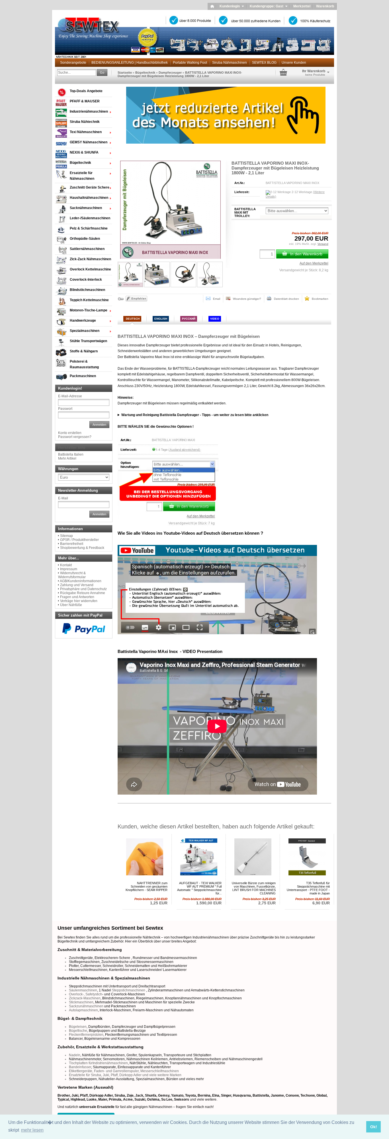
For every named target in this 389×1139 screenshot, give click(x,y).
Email (215, 298)
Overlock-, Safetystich (85, 994)
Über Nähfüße (71, 605)
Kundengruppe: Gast (269, 6)
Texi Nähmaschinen (86, 132)
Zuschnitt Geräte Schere (89, 187)
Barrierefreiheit (71, 544)
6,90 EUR (312, 901)
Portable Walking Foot (190, 63)
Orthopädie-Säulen (85, 239)
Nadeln (74, 1055)
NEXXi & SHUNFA (84, 152)
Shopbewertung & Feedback (82, 548)
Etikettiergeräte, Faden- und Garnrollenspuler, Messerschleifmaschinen (124, 1071)
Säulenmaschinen (83, 990)
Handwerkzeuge (83, 321)
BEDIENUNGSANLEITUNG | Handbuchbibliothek (129, 63)
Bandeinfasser (80, 1067)
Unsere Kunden (294, 63)
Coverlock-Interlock (86, 280)
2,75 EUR (259, 901)
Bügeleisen (78, 1027)
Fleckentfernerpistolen (86, 1035)
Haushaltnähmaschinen (89, 198)
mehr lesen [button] (32, 1130)
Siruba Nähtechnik (85, 122)
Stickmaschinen (81, 1002)
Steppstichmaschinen (128, 990)
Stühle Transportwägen (88, 341)
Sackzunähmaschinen (86, 1006)
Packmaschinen (83, 376)
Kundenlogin (232, 6)
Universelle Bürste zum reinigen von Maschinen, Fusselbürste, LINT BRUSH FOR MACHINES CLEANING (254, 888)
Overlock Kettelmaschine (90, 269)
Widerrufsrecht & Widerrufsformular (72, 575)
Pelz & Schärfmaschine (89, 228)
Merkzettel (301, 6)
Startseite (125, 72)
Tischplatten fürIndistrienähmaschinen (98, 1063)
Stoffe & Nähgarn (84, 351)
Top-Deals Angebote (86, 91)
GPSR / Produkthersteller (79, 540)
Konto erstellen (69, 433)
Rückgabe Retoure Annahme (82, 593)
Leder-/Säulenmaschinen (90, 218)
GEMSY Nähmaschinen (88, 142)
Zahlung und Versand (76, 585)
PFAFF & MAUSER (85, 101)
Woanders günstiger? (245, 298)
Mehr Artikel (67, 458)
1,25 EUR (150, 901)
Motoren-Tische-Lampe (88, 310)
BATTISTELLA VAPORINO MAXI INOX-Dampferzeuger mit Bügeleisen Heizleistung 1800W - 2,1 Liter (180, 74)
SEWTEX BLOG (264, 63)
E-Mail (63, 498)
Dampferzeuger (170, 72)
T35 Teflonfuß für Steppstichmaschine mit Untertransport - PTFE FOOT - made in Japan (308, 888)
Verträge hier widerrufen (78, 601)
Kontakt (66, 565)
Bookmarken (318, 298)
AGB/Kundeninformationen (80, 581)
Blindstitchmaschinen (87, 290)
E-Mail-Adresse (70, 396)
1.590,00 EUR (202, 901)
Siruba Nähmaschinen (229, 63)
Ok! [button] (373, 1126)
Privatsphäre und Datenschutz (83, 589)
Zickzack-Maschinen (85, 998)
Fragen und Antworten (77, 597)
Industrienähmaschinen (89, 111)
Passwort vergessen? (74, 437)
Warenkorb (325, 6)
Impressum (68, 569)
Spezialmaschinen (84, 331)
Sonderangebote (73, 63)
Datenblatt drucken (285, 298)
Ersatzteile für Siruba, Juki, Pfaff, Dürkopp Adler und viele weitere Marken (125, 1075)
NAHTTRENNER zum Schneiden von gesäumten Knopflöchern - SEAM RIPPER (146, 886)
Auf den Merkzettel (314, 263)
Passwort (65, 409)
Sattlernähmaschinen (87, 249)
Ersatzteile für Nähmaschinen (82, 176)
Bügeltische (78, 1031)
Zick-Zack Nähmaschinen (90, 259)
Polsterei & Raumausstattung (84, 364)
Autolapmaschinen (83, 1010)
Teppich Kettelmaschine (89, 300)
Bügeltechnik (145, 72)
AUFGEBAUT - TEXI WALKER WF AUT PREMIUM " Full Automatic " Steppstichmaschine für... (199, 888)
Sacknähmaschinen (86, 208)
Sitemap (66, 536)
